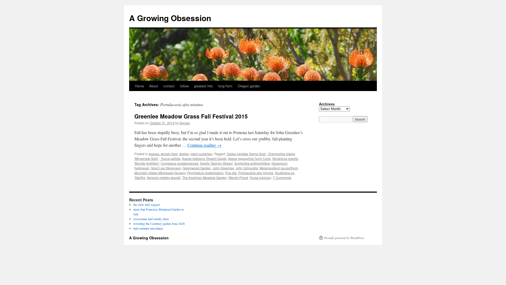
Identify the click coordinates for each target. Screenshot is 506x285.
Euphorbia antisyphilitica (252, 163)
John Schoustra (247, 168)
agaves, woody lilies (163, 153)
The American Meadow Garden (204, 177)
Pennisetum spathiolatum (205, 172)
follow (184, 85)
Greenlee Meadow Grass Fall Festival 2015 (191, 116)
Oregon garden (249, 85)
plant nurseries (201, 153)
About (153, 85)
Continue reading (204, 145)
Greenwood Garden (197, 168)
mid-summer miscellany (148, 228)
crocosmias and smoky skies (151, 219)
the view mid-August (146, 204)
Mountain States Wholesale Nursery (160, 172)
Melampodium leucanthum (279, 168)
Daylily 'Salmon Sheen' (216, 163)
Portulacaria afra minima (255, 172)
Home (139, 85)
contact (169, 85)
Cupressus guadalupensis (179, 163)
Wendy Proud (238, 177)
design (184, 153)
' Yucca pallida (170, 158)
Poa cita (231, 172)
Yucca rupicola (260, 177)
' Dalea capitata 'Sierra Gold (246, 153)
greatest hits (203, 85)
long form (225, 85)
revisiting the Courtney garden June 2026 (159, 223)
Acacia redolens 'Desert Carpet (204, 158)
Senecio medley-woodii (164, 177)
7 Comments (282, 177)
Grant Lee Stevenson (166, 168)
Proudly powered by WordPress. (344, 238)
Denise (184, 123)
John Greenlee (223, 168)
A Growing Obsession (170, 17)
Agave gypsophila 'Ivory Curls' (249, 158)
